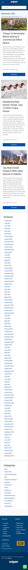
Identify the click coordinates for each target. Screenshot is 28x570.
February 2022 (9, 360)
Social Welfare (9, 501)
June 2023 (8, 318)
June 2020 (8, 411)
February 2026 (9, 236)
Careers (5, 531)
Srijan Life (14, 139)
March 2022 (8, 358)
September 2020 (9, 403)
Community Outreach (10, 474)
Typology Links (7, 535)
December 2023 (9, 305)
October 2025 (8, 247)
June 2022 (8, 350)
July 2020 (7, 408)
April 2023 (7, 323)
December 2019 (9, 424)
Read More (14, 74)
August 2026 (8, 220)
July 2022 (7, 347)
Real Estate (8, 493)
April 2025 (7, 263)
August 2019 (8, 434)
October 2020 (8, 400)
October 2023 (8, 310)
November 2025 (9, 244)
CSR (6, 477)
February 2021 (9, 389)
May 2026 (7, 228)
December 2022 (9, 334)
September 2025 (9, 249)
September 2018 (9, 456)
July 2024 (7, 286)
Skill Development (9, 498)
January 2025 (8, 271)
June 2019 (8, 440)
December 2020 (9, 395)
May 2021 (7, 382)
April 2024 (7, 294)
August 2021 (8, 374)
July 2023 (7, 315)
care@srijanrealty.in (8, 548)
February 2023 (9, 329)
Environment (8, 485)
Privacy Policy (19, 525)
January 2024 (8, 302)
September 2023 (9, 313)
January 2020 (8, 421)
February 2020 (9, 419)
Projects (5, 525)
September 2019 (9, 432)
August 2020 (8, 405)
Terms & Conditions (20, 529)
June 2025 (8, 257)
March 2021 (8, 387)
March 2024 (8, 297)
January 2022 (8, 363)
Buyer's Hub (15, 69)
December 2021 (9, 366)
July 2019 (7, 437)
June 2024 (8, 289)
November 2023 (9, 308)
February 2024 (9, 300)
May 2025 (7, 260)
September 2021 (9, 371)
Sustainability (8, 506)
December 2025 (9, 241)
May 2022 (7, 352)
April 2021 (7, 384)
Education (7, 482)
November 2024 (9, 276)
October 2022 (8, 339)
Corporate (5, 523)
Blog (6, 469)
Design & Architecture (11, 479)
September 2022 (9, 342)
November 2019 (9, 426)
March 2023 (8, 326)
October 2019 (8, 429)
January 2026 (8, 239)
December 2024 (9, 273)
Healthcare (8, 490)
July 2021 (7, 376)
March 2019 (8, 448)
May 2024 (7, 292)
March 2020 (8, 416)
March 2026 (8, 234)
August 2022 (8, 345)
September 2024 (9, 281)
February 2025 (9, 268)
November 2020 (9, 397)
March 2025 (8, 265)
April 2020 (7, 413)
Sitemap (5, 533)
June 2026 (8, 226)
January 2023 (8, 331)
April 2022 (7, 355)
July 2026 (7, 223)
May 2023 (7, 321)
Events (6, 487)
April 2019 (7, 445)
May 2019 (7, 442)
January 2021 (8, 392)
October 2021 (8, 368)
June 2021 (8, 379)
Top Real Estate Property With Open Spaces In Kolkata (13, 170)
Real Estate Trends (10, 495)
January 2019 (8, 453)
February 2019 (9, 450)
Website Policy (19, 523)
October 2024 (8, 278)
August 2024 (8, 284)
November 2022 (9, 337)
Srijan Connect (19, 527)
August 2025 (8, 252)
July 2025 (7, 255)
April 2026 (7, 231)
